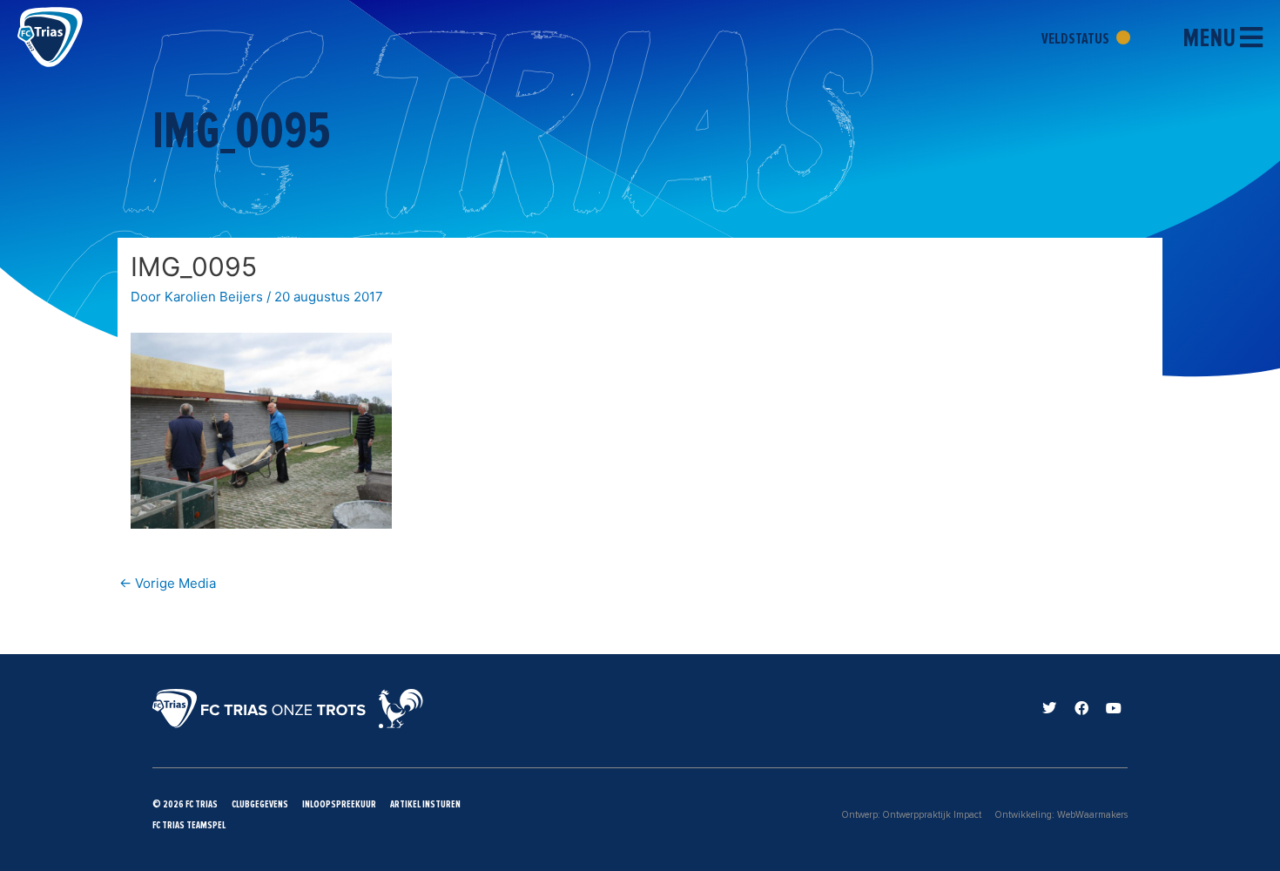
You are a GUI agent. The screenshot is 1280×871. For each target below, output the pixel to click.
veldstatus (1076, 38)
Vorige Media (167, 583)
